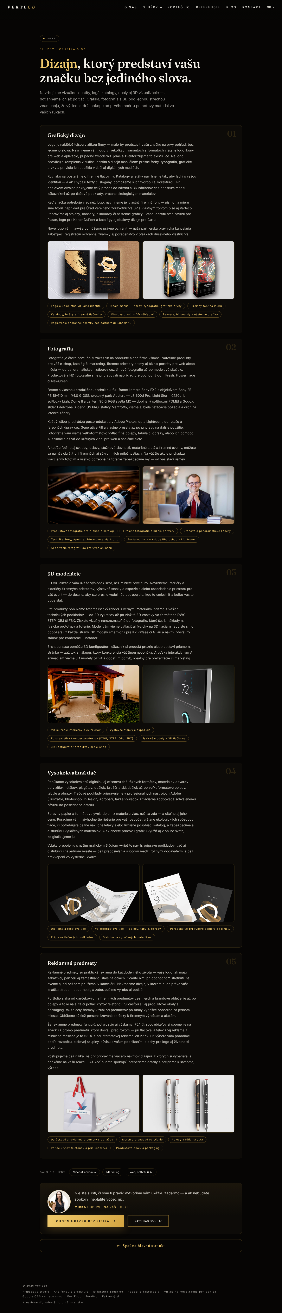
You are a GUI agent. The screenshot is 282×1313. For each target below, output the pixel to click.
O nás (130, 7)
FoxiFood (74, 1296)
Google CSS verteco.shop (43, 1296)
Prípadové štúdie (36, 1291)
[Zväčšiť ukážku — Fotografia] (93, 495)
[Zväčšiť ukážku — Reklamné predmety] (93, 1104)
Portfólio (179, 7)
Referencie (208, 7)
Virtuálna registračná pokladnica (190, 1291)
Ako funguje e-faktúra (71, 1291)
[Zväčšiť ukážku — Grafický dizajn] (93, 270)
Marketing (112, 1172)
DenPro (92, 1296)
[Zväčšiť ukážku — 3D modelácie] (93, 694)
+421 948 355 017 (148, 1221)
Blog (231, 7)
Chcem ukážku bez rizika (83, 1221)
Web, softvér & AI (141, 1172)
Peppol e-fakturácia (144, 1291)
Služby (150, 7)
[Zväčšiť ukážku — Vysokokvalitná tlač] (93, 893)
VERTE (21, 7)
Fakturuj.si (110, 1296)
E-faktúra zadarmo (108, 1291)
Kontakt (251, 7)
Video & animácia (84, 1172)
